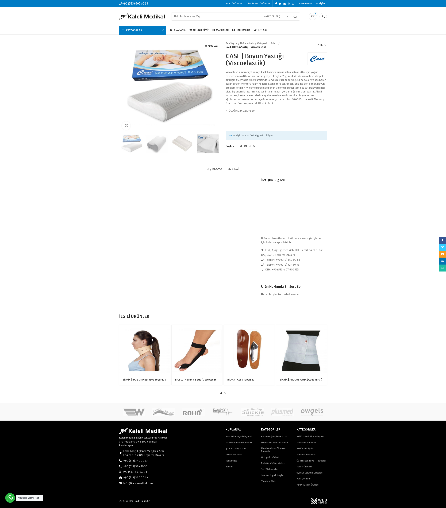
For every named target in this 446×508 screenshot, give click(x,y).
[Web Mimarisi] (319, 500)
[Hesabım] (323, 16)
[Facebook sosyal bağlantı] (276, 3)
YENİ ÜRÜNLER (234, 3)
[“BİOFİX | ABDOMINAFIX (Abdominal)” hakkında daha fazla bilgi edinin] (324, 331)
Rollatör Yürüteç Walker (273, 463)
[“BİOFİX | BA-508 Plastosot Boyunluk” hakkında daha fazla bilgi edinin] (167, 331)
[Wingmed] (134, 412)
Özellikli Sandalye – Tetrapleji (311, 460)
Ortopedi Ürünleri (267, 43)
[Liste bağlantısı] (143, 453)
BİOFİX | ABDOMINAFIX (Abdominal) (301, 379)
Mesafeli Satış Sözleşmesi (239, 436)
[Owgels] (312, 412)
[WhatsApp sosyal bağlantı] (293, 3)
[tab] (214, 167)
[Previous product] (318, 45)
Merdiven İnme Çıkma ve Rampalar (273, 449)
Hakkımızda (231, 460)
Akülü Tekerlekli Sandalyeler (310, 436)
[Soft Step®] (163, 412)
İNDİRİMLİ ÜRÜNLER (259, 3)
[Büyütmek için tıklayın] (126, 125)
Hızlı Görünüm (167, 338)
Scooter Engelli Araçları (272, 475)
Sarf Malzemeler (269, 469)
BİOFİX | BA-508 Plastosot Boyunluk (144, 379)
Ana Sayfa (231, 43)
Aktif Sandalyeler (305, 448)
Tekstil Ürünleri (304, 466)
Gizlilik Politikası (234, 454)
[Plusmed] (282, 412)
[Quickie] (252, 412)
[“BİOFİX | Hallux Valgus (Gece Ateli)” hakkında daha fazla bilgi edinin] (219, 331)
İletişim (229, 466)
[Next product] (325, 45)
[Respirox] (223, 412)
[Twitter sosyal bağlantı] (280, 3)
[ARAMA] (295, 17)
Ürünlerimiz (247, 43)
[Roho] (193, 412)
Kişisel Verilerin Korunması (239, 442)
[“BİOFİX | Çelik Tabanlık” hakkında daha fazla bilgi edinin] (272, 331)
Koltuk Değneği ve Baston (274, 436)
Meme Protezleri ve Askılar (274, 442)
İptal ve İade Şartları (236, 448)
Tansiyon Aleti (268, 481)
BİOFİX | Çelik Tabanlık (240, 379)
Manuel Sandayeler (306, 454)
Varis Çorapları (304, 478)
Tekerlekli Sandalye (306, 442)
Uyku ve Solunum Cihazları (309, 472)
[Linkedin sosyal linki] (289, 3)
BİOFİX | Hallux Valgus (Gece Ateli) (195, 379)
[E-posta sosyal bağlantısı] (284, 3)
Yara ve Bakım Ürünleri (307, 484)
